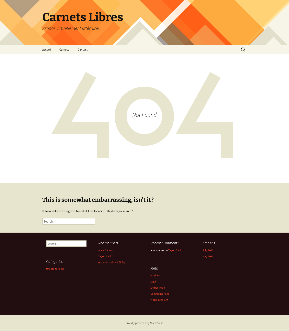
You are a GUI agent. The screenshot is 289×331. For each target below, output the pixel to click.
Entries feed (157, 287)
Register (155, 275)
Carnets (64, 49)
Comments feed (159, 293)
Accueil (46, 49)
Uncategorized (55, 268)
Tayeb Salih (104, 256)
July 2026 (207, 250)
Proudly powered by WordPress (144, 323)
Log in (153, 281)
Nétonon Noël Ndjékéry (111, 262)
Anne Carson (105, 250)
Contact (83, 49)
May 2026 (207, 256)
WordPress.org (159, 300)
